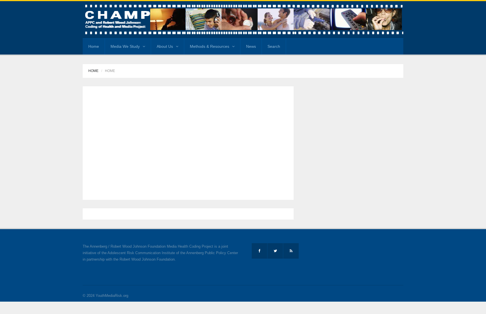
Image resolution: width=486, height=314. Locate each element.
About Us (165, 46)
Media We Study (125, 46)
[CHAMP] (243, 19)
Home (93, 46)
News (251, 46)
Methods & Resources (209, 46)
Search (273, 46)
